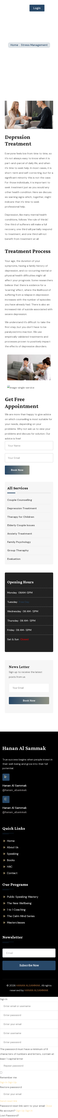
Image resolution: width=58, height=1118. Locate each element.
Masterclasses (16, 922)
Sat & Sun (13, 639)
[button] (51, 8)
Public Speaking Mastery (22, 897)
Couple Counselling (19, 500)
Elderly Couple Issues (21, 525)
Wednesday (14, 611)
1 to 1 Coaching (16, 909)
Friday (11, 630)
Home (11, 841)
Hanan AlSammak (28, 985)
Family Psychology (19, 542)
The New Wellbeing (19, 903)
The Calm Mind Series (21, 916)
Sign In (29, 1110)
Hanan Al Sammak (24, 748)
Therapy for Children (20, 517)
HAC (9, 866)
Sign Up (20, 1110)
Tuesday (12, 602)
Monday (12, 592)
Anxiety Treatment (19, 533)
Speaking (13, 854)
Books (11, 860)
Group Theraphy (18, 550)
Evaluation (13, 558)
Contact (12, 873)
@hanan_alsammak (14, 790)
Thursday (13, 620)
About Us (12, 847)
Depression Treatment (22, 508)
